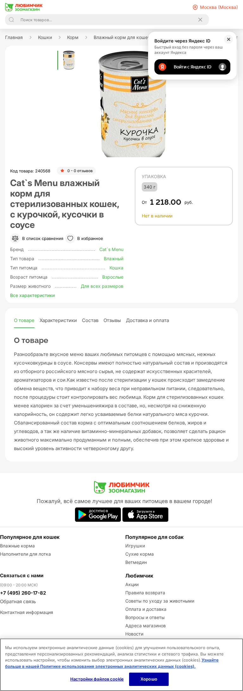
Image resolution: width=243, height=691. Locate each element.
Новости (134, 633)
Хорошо (148, 678)
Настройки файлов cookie (97, 678)
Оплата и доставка (145, 609)
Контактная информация (26, 612)
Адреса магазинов (145, 625)
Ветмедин (136, 562)
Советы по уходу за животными (159, 601)
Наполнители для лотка (25, 554)
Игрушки (135, 545)
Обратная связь (18, 601)
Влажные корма (17, 545)
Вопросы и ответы (145, 617)
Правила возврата (145, 592)
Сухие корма (139, 554)
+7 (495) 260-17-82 (23, 593)
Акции (132, 584)
